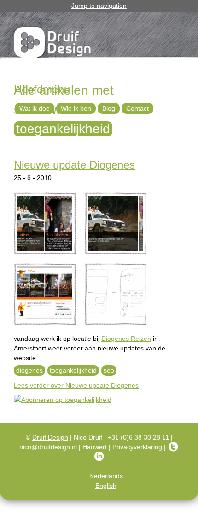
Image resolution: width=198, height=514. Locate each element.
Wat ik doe (34, 108)
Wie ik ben (76, 108)
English (105, 485)
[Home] (53, 44)
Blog (108, 108)
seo (109, 370)
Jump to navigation (99, 5)
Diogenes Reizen (126, 338)
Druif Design (50, 437)
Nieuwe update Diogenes (74, 164)
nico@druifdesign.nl (48, 447)
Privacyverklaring (137, 447)
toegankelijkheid (73, 370)
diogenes (29, 370)
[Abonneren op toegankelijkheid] (99, 399)
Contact (137, 108)
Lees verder (76, 385)
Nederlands (106, 476)
